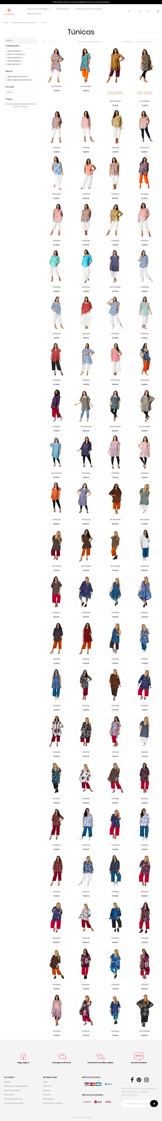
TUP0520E (115, 845)
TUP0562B (115, 240)
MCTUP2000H (115, 101)
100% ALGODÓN (15, 51)
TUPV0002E (144, 380)
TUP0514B (115, 705)
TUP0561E (115, 147)
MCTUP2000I (145, 101)
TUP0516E (115, 752)
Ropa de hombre (34, 14)
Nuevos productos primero (147, 42)
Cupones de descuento (14, 1103)
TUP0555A (86, 380)
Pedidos (7, 1082)
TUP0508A (86, 612)
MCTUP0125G (86, 86)
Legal (45, 1082)
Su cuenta (9, 1077)
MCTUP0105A (115, 519)
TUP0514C (144, 705)
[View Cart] (158, 11)
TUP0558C (56, 240)
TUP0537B (115, 473)
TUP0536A (86, 473)
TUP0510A (115, 612)
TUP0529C (86, 1031)
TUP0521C (86, 892)
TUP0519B (115, 798)
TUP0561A (56, 147)
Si (10, 92)
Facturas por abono (12, 1090)
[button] (140, 11)
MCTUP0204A (86, 426)
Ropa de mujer (62, 9)
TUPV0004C (56, 194)
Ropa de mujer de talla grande (89, 9)
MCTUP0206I (56, 473)
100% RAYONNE (15, 61)
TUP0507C (56, 612)
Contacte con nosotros (53, 1103)
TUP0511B (56, 659)
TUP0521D (115, 892)
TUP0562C (144, 240)
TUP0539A (145, 473)
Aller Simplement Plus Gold (20, 80)
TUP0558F (86, 240)
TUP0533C (86, 984)
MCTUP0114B (115, 566)
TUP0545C (56, 426)
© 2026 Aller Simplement (81, 1117)
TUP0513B (115, 659)
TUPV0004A (144, 147)
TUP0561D (86, 147)
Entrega (46, 1090)
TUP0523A (86, 938)
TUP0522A (145, 892)
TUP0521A (144, 845)
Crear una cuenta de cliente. (98, 2)
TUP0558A (145, 194)
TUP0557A (86, 194)
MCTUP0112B (86, 566)
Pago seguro (48, 1099)
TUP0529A (57, 1031)
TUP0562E (56, 287)
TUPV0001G (85, 519)
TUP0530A (115, 1031)
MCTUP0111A (144, 519)
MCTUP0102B (144, 1031)
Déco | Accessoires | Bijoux (38, 9)
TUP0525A (115, 984)
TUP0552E (86, 333)
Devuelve (47, 1094)
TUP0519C (144, 798)
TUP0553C (144, 333)
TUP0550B (145, 287)
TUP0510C (144, 612)
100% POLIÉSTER (15, 57)
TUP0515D (56, 752)
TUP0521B (56, 892)
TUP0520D (86, 845)
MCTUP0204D (115, 426)
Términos (47, 1086)
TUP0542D (56, 519)
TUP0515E (86, 752)
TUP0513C (144, 659)
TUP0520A (57, 845)
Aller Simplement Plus (18, 76)
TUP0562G (86, 287)
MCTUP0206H (144, 426)
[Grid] (44, 41)
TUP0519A (86, 798)
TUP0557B (115, 194)
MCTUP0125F (57, 86)
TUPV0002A (115, 380)
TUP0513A (86, 659)
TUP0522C (56, 938)
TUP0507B (145, 566)
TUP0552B (57, 333)
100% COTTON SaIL (16, 54)
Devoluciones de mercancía (16, 1086)
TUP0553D (56, 380)
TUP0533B (56, 984)
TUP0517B (144, 752)
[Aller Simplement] (9, 11)
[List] (54, 41)
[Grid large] (49, 42)
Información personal (13, 1099)
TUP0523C (115, 938)
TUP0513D (56, 705)
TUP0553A (115, 333)
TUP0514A (86, 705)
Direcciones (9, 1094)
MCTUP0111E (56, 566)
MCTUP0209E (115, 287)
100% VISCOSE (15, 64)
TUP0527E (144, 984)
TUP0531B (144, 938)
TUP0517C (56, 798)
